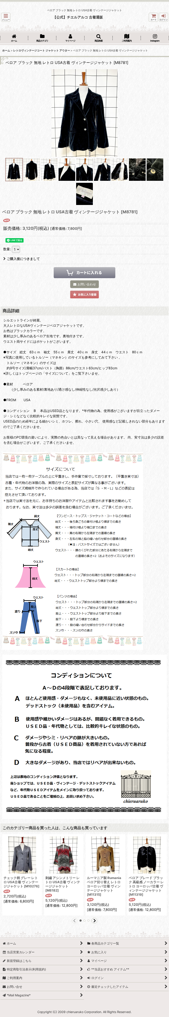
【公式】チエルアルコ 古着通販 (78, 17)
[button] (5, 17)
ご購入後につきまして (23, 259)
